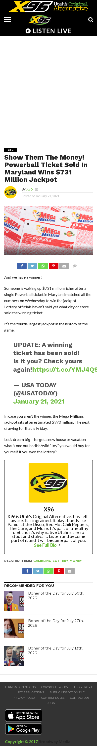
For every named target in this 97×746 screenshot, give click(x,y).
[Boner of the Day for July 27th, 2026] (14, 628)
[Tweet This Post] (32, 264)
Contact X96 (79, 697)
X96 (29, 189)
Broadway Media (54, 741)
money (76, 561)
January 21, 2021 (38, 401)
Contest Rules (52, 697)
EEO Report (83, 687)
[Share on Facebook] (22, 264)
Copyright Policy (54, 687)
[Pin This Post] (53, 264)
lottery (60, 561)
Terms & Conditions (20, 687)
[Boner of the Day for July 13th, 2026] (14, 656)
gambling (42, 561)
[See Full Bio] (60, 545)
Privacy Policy (24, 697)
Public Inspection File (67, 692)
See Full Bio (45, 545)
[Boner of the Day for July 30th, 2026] (14, 601)
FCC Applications (30, 692)
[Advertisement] (48, 88)
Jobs (51, 703)
